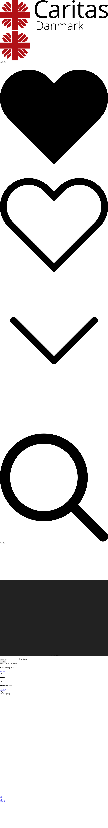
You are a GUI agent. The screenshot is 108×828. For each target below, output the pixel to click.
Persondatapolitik (5, 610)
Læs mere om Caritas (7, 608)
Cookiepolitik (4, 611)
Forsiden (7, 590)
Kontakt (7, 592)
